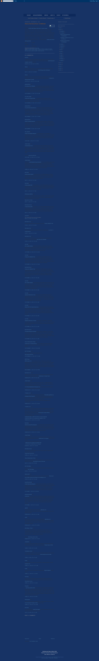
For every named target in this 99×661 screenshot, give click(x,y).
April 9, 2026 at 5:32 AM (31, 548)
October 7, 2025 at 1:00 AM (32, 491)
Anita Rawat (27, 541)
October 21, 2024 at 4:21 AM (32, 302)
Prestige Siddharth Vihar (49, 223)
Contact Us (53, 654)
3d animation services (28, 551)
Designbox (27, 585)
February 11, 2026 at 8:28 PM (32, 525)
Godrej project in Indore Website (44, 412)
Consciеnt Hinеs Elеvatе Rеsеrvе (30, 107)
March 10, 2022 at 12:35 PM (32, 63)
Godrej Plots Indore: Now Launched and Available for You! (35, 418)
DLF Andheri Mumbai (29, 246)
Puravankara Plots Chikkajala (30, 86)
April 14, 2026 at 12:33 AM (31, 565)
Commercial (49, 13)
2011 (60, 66)
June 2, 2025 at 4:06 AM (31, 471)
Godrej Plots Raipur (36, 609)
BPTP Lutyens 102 (28, 361)
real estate (26, 244)
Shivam (26, 66)
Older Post (53, 638)
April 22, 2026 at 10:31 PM (31, 604)
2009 (60, 70)
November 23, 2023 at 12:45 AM (33, 102)
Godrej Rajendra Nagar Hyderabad (35, 162)
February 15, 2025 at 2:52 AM (32, 403)
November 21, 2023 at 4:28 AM (32, 93)
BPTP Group (27, 359)
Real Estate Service (28, 267)
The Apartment (27, 131)
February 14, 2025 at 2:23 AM (32, 389)
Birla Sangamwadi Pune (29, 354)
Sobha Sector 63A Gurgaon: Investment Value (33, 442)
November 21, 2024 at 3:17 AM (32, 356)
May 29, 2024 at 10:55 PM (31, 218)
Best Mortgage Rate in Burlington (44, 70)
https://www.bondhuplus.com (40, 477)
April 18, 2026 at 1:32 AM (31, 582)
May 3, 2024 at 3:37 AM (30, 201)
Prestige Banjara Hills (28, 185)
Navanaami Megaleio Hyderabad (30, 331)
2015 (60, 27)
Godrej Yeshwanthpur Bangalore (30, 133)
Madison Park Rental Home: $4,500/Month (35, 24)
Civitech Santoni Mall (28, 206)
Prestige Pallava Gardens (29, 174)
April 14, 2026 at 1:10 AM (31, 573)
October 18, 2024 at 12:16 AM (32, 252)
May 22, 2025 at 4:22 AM (31, 463)
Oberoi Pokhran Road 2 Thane (30, 341)
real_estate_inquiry (28, 96)
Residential (43, 652)
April (61, 55)
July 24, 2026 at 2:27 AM (31, 612)
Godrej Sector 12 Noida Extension (31, 343)
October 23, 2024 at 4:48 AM (32, 315)
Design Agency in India (49, 544)
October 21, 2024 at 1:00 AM (32, 277)
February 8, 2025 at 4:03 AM (32, 377)
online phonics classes (28, 581)
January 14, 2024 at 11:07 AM (32, 157)
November (62, 33)
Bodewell (26, 57)
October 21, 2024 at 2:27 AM (32, 289)
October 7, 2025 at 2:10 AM (32, 504)
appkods (26, 507)
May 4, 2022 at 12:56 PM (31, 71)
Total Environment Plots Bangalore (31, 424)
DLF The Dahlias (28, 351)
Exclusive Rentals (42, 18)
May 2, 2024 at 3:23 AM (30, 180)
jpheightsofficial (27, 84)
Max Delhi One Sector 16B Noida (39, 461)
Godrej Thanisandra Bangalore (30, 484)
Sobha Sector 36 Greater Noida (44, 376)
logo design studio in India (30, 587)
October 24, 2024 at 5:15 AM (32, 326)
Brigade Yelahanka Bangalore (30, 121)
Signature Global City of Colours (30, 320)
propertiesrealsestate (28, 482)
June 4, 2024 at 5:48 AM (31, 225)
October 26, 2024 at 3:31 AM (32, 338)
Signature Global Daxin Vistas (30, 294)
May (61, 53)
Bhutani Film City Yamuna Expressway (31, 307)
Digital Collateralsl (47, 570)
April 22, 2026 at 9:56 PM (31, 596)
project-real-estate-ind (32, 155)
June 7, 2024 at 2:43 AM (31, 233)
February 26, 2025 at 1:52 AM (32, 432)
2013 (60, 62)
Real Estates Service (28, 204)
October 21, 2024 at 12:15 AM (32, 264)
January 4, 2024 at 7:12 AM (32, 140)
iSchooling (27, 576)
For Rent (29, 15)
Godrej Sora (27, 496)
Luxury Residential (32, 13)
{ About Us (52, 15)
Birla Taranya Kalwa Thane (33, 536)
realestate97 (27, 215)
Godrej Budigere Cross (29, 145)
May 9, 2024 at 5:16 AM (30, 212)
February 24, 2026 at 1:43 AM (32, 538)
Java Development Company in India (31, 602)
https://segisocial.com (31, 477)
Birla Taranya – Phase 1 (29, 528)
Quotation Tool (27, 563)
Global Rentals (67, 18)
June (61, 51)
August (61, 47)
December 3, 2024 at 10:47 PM (32, 369)
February (61, 58)
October (61, 44)
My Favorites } (65, 15)
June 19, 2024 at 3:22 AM (31, 241)
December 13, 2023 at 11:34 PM (32, 116)
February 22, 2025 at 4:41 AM (32, 419)
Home (40, 638)
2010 (60, 68)
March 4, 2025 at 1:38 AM (31, 445)
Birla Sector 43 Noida (28, 200)
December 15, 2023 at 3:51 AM (32, 128)
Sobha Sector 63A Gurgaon (43, 438)
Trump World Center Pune (29, 453)
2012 (60, 64)
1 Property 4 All (27, 393)
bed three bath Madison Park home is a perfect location (37, 28)
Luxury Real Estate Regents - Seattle (31, 652)
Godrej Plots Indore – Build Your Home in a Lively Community (36, 416)
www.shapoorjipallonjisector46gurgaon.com (32, 386)
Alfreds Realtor (27, 143)
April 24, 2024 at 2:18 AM (31, 169)
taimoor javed (27, 474)
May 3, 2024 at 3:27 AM (30, 191)
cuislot (26, 517)
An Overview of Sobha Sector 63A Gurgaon (33, 443)
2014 (60, 29)
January (61, 60)
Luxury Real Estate (67, 652)
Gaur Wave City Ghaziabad (41, 239)
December (62, 31)
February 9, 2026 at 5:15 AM (32, 514)
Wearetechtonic (27, 599)
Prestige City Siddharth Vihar (30, 256)
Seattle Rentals (49, 7)
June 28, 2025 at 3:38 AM (31, 479)
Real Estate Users (28, 221)
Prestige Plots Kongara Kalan (30, 98)
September (62, 46)
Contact (58, 15)
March (61, 56)
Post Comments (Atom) (34, 641)
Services (46, 15)
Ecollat (26, 560)
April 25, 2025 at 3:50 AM (31, 455)
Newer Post (27, 638)
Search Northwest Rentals (33, 18)
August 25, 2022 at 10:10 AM (32, 81)
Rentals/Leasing (51, 18)
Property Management (67, 13)
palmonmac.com (43, 509)
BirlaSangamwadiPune (29, 194)
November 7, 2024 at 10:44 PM (32, 348)
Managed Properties (37, 15)
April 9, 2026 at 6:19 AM (31, 557)
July (61, 49)
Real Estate (27, 172)
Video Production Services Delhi (45, 554)
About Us (48, 654)
